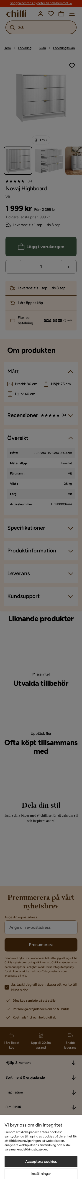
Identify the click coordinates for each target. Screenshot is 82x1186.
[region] (41, 1150)
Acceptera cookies (41, 1161)
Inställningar (41, 1173)
